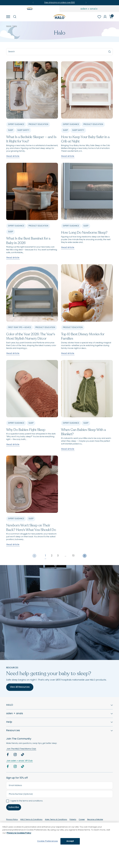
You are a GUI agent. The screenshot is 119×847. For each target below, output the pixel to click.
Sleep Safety (23, 130)
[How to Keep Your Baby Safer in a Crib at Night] (87, 90)
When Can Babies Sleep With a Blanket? (83, 432)
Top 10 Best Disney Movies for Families (82, 336)
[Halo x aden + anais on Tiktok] (23, 755)
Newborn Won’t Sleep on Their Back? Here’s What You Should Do (31, 527)
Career (82, 819)
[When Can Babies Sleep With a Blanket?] (87, 388)
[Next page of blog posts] (84, 556)
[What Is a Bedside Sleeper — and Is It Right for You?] (32, 90)
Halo (15, 26)
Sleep (10, 130)
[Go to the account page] (105, 17)
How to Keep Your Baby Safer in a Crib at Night (85, 139)
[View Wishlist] (99, 17)
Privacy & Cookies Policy (19, 833)
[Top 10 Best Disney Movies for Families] (87, 293)
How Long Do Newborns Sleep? (84, 232)
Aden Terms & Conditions (56, 819)
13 (73, 556)
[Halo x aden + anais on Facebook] (8, 755)
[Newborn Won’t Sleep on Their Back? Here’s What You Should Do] (32, 484)
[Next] (86, 2)
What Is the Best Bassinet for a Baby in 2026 (28, 240)
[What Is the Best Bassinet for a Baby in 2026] (32, 191)
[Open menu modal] (8, 17)
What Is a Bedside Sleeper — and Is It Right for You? (31, 139)
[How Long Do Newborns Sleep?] (87, 191)
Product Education (38, 124)
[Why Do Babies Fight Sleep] (32, 388)
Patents (73, 819)
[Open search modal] (14, 17)
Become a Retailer (95, 819)
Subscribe (13, 807)
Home (8, 26)
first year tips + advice (19, 327)
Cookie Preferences (47, 841)
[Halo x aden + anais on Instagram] (15, 755)
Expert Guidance (16, 124)
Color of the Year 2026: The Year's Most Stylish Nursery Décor (30, 336)
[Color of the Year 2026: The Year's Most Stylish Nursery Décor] (32, 293)
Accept (70, 841)
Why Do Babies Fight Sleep (25, 429)
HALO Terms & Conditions (31, 819)
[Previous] (33, 2)
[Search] (109, 51)
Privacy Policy (12, 819)
